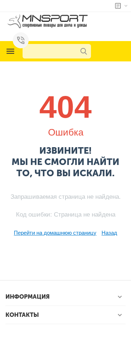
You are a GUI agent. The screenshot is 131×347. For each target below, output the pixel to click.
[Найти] (83, 51)
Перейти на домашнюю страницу (55, 233)
